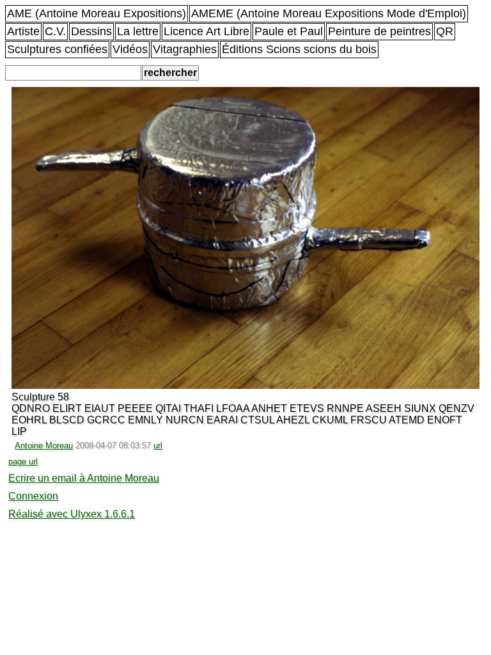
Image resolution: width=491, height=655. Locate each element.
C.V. (55, 31)
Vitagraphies (185, 49)
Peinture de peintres (379, 31)
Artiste (23, 31)
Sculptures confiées (57, 49)
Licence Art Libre (206, 31)
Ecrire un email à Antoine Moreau (83, 478)
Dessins (91, 31)
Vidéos (130, 49)
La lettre (138, 31)
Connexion (33, 496)
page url (23, 461)
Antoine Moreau (44, 445)
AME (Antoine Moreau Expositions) (96, 13)
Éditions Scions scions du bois (299, 49)
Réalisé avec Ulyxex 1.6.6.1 (71, 514)
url (157, 445)
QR (444, 31)
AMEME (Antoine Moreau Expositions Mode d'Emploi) (328, 13)
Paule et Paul (288, 31)
